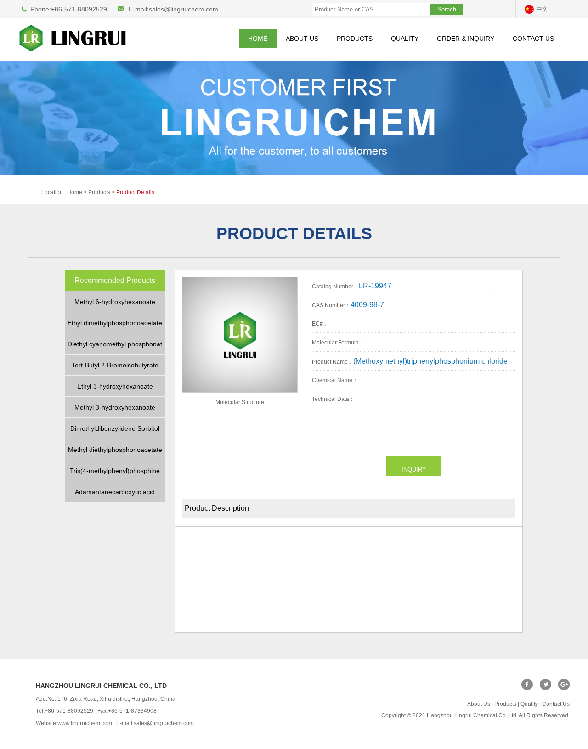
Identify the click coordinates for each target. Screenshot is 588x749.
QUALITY (404, 38)
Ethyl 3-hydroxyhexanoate (115, 386)
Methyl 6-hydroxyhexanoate (114, 301)
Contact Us (556, 704)
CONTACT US (533, 38)
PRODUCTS (355, 38)
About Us (478, 704)
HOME (257, 38)
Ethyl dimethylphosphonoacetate (115, 323)
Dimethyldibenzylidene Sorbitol (114, 428)
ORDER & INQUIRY (465, 38)
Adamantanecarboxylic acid (115, 492)
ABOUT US (302, 38)
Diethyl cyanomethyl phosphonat (115, 344)
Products (505, 704)
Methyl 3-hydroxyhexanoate (114, 407)
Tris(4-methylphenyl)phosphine (115, 470)
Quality (529, 704)
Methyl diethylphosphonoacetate (115, 449)
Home (74, 192)
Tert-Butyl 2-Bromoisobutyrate (115, 365)
